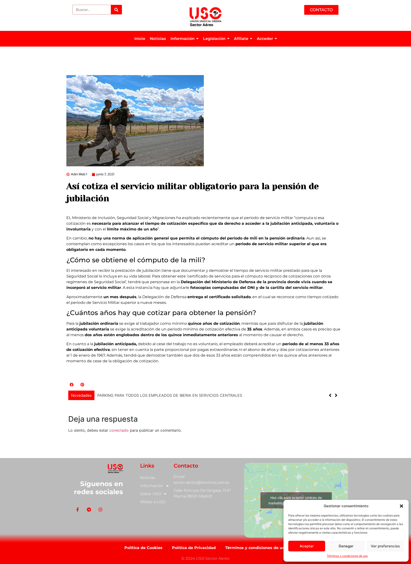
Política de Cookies (143, 547)
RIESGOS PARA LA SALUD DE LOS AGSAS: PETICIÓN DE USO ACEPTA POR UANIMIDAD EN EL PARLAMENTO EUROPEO (207, 395)
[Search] (116, 9)
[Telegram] (89, 509)
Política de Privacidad (194, 547)
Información (151, 485)
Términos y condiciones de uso (347, 556)
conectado (119, 430)
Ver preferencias (385, 546)
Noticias (147, 477)
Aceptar (307, 546)
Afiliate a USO (152, 502)
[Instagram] (100, 509)
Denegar (346, 546)
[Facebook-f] (77, 509)
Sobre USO (150, 494)
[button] (401, 506)
